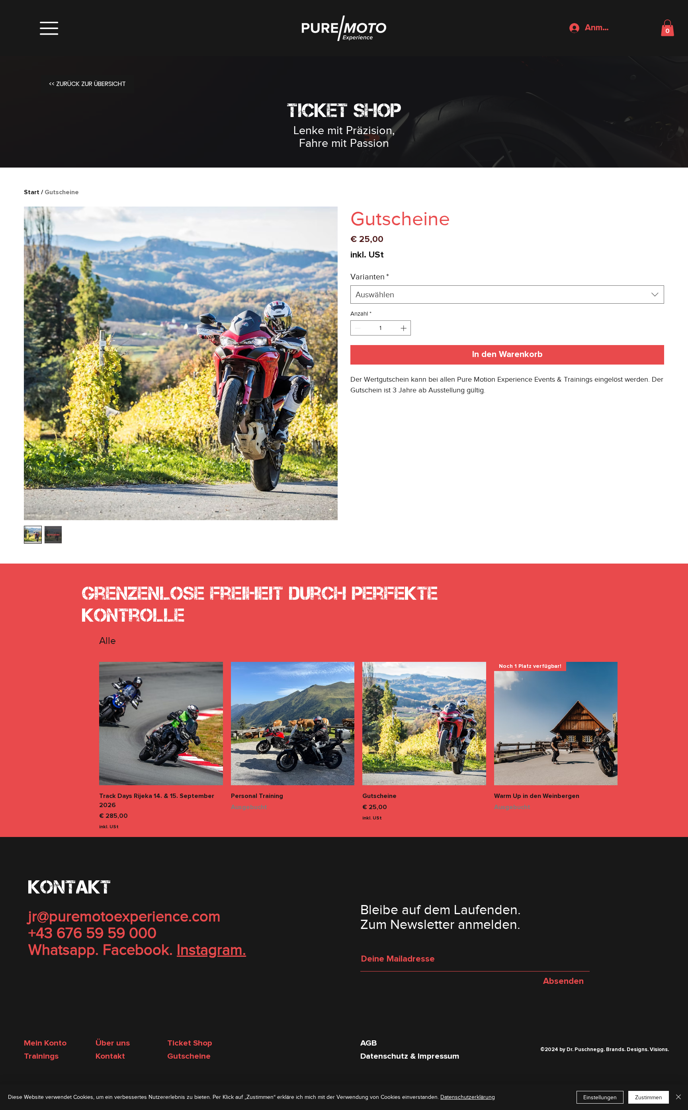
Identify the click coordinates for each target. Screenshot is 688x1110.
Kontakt (110, 1056)
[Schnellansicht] (161, 724)
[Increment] (404, 328)
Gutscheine (189, 1056)
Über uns (113, 1043)
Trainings (41, 1056)
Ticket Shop (189, 1043)
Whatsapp (61, 949)
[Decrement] (357, 328)
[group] (358, 746)
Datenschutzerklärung (467, 1097)
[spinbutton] (380, 328)
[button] (49, 28)
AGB (368, 1043)
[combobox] (507, 294)
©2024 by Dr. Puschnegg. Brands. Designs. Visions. (604, 1049)
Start (31, 192)
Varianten (369, 276)
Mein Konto (45, 1043)
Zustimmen (648, 1097)
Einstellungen (600, 1097)
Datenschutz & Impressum (409, 1056)
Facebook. (138, 949)
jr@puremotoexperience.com (124, 916)
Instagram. (211, 949)
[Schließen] (678, 1097)
